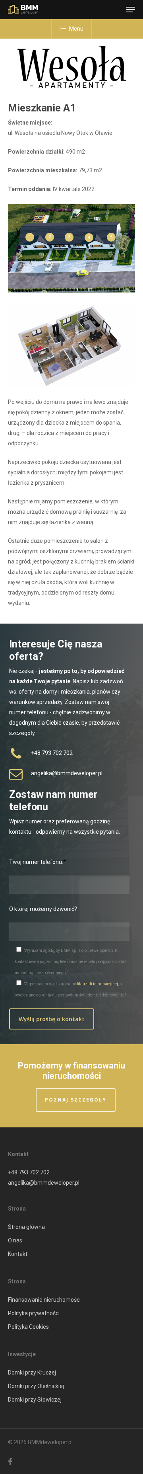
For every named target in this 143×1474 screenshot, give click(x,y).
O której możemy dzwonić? (43, 909)
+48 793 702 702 (29, 1172)
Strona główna (26, 1227)
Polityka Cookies (28, 1327)
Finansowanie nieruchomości (44, 1300)
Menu (76, 28)
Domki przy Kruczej (32, 1372)
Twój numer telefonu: (36, 862)
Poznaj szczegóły (75, 1099)
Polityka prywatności (34, 1313)
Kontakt (17, 1254)
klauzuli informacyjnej (97, 984)
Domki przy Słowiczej (35, 1399)
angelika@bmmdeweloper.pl (43, 1183)
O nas (15, 1240)
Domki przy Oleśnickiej (36, 1386)
